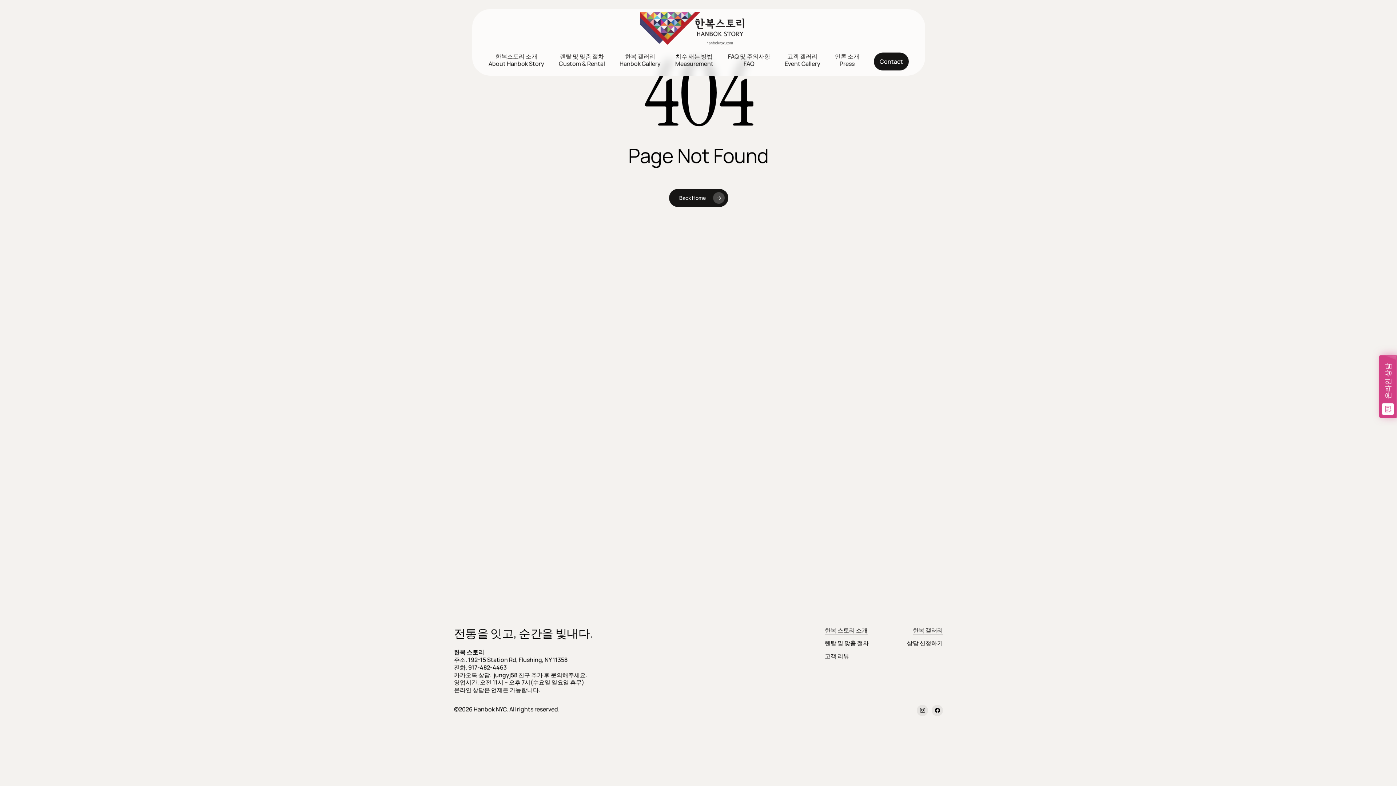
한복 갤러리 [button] (928, 630)
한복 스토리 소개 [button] (846, 630)
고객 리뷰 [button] (837, 656)
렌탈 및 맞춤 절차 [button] (847, 643)
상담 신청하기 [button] (925, 643)
